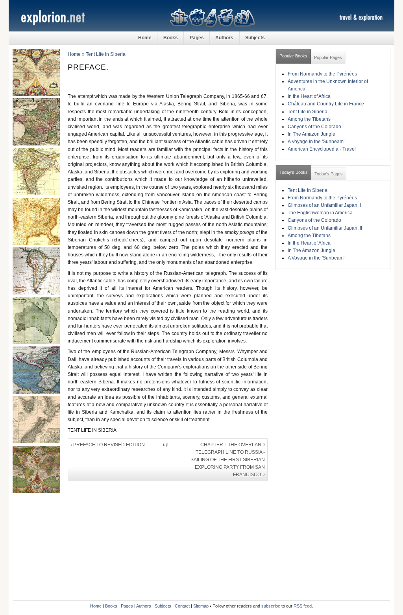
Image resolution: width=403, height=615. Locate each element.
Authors (224, 38)
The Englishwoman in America (320, 212)
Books (170, 38)
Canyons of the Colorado (314, 126)
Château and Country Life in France (326, 104)
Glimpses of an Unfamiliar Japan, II (325, 228)
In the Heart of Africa (309, 96)
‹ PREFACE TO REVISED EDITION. (108, 444)
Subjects (255, 38)
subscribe (270, 606)
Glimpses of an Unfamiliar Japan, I (324, 205)
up (165, 444)
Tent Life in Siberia (106, 54)
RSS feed (303, 606)
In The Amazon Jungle (311, 134)
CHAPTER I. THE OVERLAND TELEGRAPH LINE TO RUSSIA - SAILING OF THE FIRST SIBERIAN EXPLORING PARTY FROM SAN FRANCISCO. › (227, 460)
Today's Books (293, 172)
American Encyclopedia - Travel (322, 149)
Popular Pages (328, 57)
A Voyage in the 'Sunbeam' (316, 141)
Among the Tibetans (309, 119)
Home (145, 38)
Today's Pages (328, 173)
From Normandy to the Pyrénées (322, 74)
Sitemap (201, 606)
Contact (182, 606)
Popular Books (293, 55)
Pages (197, 38)
